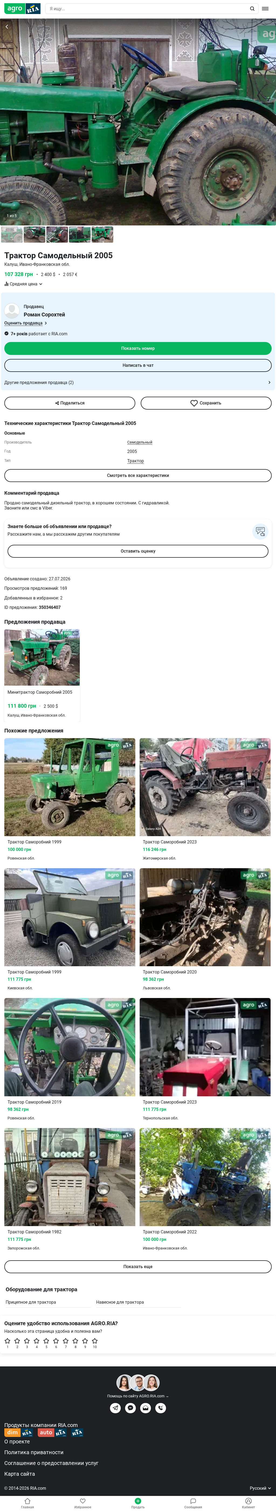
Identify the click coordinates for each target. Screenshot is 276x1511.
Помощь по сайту (138, 1396)
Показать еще (138, 1266)
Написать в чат (138, 365)
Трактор (135, 460)
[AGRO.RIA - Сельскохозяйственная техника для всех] (24, 8)
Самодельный (139, 442)
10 (95, 1347)
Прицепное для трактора (31, 1302)
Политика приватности (34, 1452)
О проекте (17, 1441)
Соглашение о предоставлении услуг (51, 1463)
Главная (27, 1507)
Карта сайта (19, 1474)
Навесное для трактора (120, 1302)
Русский (258, 1488)
